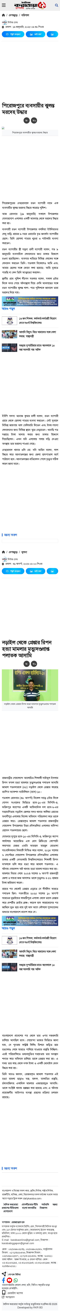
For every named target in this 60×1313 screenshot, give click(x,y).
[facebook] (3, 1280)
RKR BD (38, 1307)
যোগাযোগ (7, 1211)
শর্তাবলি (45, 1204)
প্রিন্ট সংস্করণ (15, 34)
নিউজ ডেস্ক (12, 22)
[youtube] (9, 1280)
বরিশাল (25, 15)
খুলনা (24, 552)
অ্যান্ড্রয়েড (10, 1297)
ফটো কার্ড (37, 34)
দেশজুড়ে (13, 15)
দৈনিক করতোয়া (10, 1204)
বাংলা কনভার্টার (29, 1208)
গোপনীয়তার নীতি (30, 1204)
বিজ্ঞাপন (43, 1208)
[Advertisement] (30, 72)
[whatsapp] (16, 1280)
